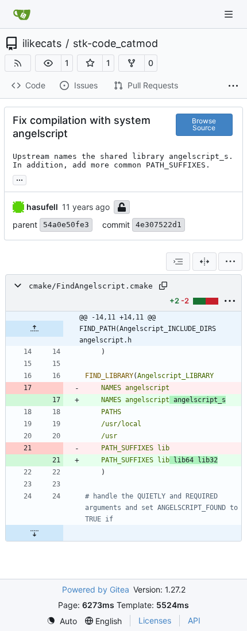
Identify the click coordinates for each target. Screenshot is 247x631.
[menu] (230, 261)
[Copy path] (163, 286)
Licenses (154, 620)
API (194, 620)
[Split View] (204, 261)
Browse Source (204, 124)
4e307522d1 (159, 224)
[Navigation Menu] (229, 14)
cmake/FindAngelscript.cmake (91, 286)
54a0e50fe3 (66, 224)
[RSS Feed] (18, 63)
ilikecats (41, 43)
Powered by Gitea (95, 589)
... (19, 178)
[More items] (233, 86)
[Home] (22, 14)
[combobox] (178, 261)
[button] (48, 63)
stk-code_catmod (115, 43)
